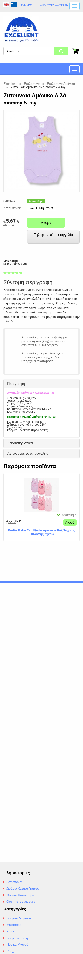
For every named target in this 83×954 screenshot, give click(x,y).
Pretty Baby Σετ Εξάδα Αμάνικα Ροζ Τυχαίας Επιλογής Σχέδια (41, 532)
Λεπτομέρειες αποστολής (27, 453)
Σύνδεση (27, 5)
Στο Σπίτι (12, 931)
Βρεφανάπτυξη (17, 938)
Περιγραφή (16, 384)
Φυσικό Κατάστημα (20, 895)
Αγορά (46, 223)
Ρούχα (11, 951)
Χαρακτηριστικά (20, 443)
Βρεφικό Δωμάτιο (18, 918)
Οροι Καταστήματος (20, 901)
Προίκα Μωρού (17, 944)
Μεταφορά (13, 925)
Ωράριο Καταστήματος (22, 888)
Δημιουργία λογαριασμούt (59, 5)
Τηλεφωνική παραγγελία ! (53, 236)
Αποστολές (14, 882)
